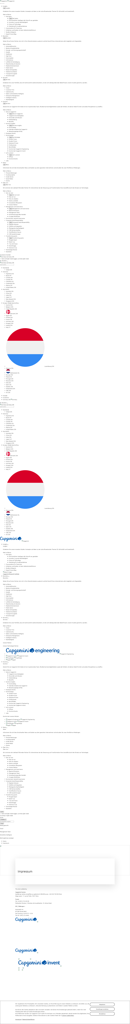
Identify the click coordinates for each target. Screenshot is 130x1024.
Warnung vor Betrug (22, 946)
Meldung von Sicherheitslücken (25, 940)
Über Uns (8, 184)
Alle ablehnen (102, 1013)
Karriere (8, 103)
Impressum (23, 992)
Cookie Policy (21, 944)
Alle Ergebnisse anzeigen (7, 838)
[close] (2, 3)
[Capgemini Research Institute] (66, 572)
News (7, 164)
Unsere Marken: (19, 956)
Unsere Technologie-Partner (10, 646)
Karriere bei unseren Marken (11, 716)
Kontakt (23, 986)
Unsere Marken (7, 642)
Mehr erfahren (7, 14)
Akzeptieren (102, 1004)
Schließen (3, 819)
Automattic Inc (19, 909)
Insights (8, 8)
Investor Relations (25, 988)
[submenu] (8, 544)
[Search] (0, 3)
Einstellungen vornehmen (102, 1009)
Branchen (8, 38)
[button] (10, 399)
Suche (2, 811)
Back (11, 18)
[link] (7, 1)
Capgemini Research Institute (11, 574)
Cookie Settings (21, 942)
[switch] (0, 258)
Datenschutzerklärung (23, 938)
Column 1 (20, 973)
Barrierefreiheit (21, 936)
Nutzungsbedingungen (23, 934)
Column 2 (20, 990)
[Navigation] (3, 3)
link (4, 8)
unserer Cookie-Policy (68, 1015)
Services (8, 79)
